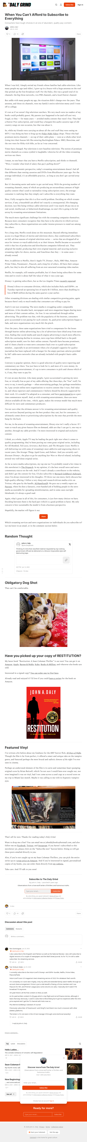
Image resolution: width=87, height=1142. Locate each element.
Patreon (8, 486)
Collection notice (57, 1127)
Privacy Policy (59, 1095)
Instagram (42, 845)
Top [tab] (7, 1044)
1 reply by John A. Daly (19, 1023)
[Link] (2, 536)
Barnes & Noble (27, 664)
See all (9, 1094)
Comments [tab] (10, 929)
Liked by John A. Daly (18, 951)
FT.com (34, 996)
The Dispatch (27, 467)
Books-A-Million (48, 664)
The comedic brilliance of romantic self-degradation (24, 1053)
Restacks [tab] (19, 929)
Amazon (8, 664)
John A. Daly (14, 27)
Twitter (30, 845)
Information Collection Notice (43, 1095)
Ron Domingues (15, 948)
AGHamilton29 (41, 483)
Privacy (41, 1127)
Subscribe (69, 5)
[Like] (6, 1058)
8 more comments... (12, 1033)
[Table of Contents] (2, 570)
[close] (64, 1058)
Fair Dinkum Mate (16, 967)
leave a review (55, 678)
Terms (48, 1127)
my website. (58, 863)
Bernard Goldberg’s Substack (68, 473)
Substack (33, 1137)
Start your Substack (38, 1132)
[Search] (56, 5)
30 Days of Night (74, 753)
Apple (16, 664)
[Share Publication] (61, 5)
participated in (66, 394)
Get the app (54, 1132)
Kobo (37, 664)
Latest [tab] (13, 1044)
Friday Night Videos (50, 133)
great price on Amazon (27, 860)
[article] (43, 1054)
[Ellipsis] (81, 948)
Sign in (80, 5)
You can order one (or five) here (44, 673)
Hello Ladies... (12, 1050)
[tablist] (14, 929)
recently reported (67, 281)
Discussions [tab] (21, 1044)
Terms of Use (54, 1093)
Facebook (21, 845)
